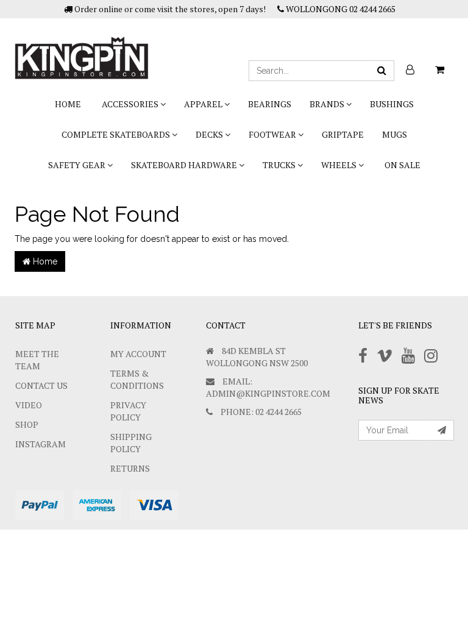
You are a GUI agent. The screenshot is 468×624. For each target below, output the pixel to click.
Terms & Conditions (137, 379)
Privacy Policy (128, 411)
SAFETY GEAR (77, 165)
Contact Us (41, 385)
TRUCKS (280, 165)
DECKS (210, 134)
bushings (392, 104)
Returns (130, 468)
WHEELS (339, 165)
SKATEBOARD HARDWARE (185, 165)
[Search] (381, 70)
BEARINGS (269, 104)
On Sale (402, 165)
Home (68, 104)
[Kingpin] (82, 47)
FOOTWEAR (273, 134)
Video (28, 405)
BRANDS (328, 104)
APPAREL (204, 104)
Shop (26, 424)
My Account (138, 354)
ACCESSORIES (131, 104)
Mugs (394, 134)
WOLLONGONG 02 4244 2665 (339, 9)
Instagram (40, 444)
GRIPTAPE (343, 134)
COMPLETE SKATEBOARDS (117, 134)
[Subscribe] (442, 430)
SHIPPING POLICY (131, 443)
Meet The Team (37, 360)
